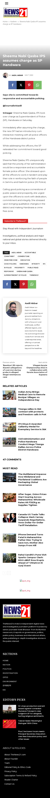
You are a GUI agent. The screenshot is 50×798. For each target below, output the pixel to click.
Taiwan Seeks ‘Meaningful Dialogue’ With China (30, 722)
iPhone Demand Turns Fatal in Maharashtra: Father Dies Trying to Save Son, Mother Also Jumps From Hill (30, 540)
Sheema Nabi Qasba (24, 271)
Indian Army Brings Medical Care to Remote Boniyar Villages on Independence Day (31, 395)
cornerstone (23, 256)
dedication (25, 260)
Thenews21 (33, 275)
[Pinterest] (29, 85)
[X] (21, 85)
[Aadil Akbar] (6, 75)
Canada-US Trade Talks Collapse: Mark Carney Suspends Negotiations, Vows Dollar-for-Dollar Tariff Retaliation (31, 520)
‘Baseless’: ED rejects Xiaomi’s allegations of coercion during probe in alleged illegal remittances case (12, 371)
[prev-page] (4, 573)
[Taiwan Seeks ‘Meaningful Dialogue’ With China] (9, 724)
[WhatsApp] (37, 85)
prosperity (20, 268)
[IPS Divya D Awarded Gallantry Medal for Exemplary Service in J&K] (9, 427)
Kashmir (13, 21)
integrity (36, 264)
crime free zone (10, 260)
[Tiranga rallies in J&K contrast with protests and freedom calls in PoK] (9, 412)
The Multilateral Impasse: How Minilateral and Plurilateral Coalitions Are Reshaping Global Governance (32, 479)
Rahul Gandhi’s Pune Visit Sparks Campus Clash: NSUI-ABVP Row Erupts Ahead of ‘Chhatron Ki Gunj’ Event (32, 560)
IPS (44, 264)
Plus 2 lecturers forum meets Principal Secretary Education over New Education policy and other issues (32, 735)
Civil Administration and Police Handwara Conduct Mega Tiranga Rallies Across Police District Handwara (31, 444)
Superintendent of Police (15, 275)
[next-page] (9, 573)
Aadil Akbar (17, 75)
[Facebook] (12, 85)
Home (5, 21)
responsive (9, 271)
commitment (9, 256)
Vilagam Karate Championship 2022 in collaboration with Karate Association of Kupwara (36, 370)
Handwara (24, 264)
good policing (10, 264)
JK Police (8, 268)
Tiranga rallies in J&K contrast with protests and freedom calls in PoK (32, 412)
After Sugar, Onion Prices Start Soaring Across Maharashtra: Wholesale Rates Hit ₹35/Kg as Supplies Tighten (32, 499)
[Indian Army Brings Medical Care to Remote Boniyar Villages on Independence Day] (9, 395)
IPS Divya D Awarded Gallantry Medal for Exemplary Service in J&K (32, 427)
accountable (30, 253)
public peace (33, 268)
